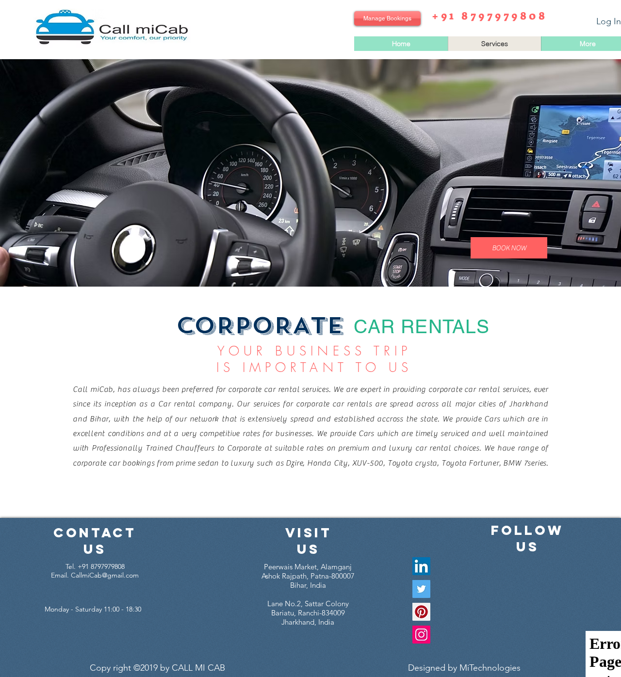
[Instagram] (421, 635)
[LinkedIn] (421, 566)
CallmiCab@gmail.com (105, 575)
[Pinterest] (421, 612)
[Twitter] (421, 589)
